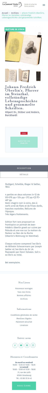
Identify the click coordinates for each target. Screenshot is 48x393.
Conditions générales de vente (24, 315)
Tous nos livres (24, 292)
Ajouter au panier (24, 142)
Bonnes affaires (24, 295)
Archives (24, 299)
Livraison (24, 325)
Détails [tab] (24, 174)
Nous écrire (24, 386)
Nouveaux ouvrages (24, 288)
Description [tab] (24, 168)
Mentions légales (24, 318)
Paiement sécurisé (24, 322)
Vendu (24, 133)
